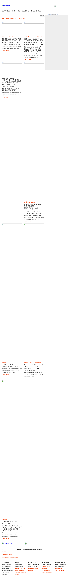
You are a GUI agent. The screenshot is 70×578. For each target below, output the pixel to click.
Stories (6, 11)
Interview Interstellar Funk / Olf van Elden (34, 36)
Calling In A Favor (7, 554)
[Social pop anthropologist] (12, 292)
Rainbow (36, 11)
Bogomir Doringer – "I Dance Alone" (32, 362)
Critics (16, 11)
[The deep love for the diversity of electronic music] (12, 28)
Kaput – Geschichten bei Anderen (11, 557)
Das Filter (4, 552)
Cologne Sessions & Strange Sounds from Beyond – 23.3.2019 (33, 202)
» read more (5, 50)
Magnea (4, 362)
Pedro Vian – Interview (7, 77)
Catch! (25, 11)
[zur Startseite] (6, 6)
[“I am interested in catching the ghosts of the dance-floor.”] (34, 292)
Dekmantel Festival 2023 (8, 36)
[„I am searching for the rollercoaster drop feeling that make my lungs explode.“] (12, 449)
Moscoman (4, 519)
